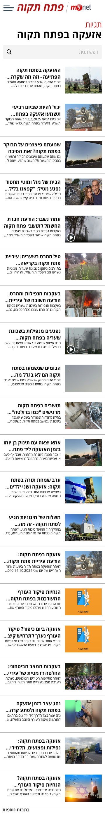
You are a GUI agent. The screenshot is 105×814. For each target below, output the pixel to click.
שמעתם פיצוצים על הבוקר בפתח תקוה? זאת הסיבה (32, 148)
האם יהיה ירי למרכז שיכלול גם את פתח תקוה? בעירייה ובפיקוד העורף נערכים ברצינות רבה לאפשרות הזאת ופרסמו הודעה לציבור (33, 792)
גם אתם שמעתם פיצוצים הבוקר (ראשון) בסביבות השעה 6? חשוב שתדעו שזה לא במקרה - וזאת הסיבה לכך (32, 158)
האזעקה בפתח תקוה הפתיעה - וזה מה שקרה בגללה (35, 73)
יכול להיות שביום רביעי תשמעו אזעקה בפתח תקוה (36, 110)
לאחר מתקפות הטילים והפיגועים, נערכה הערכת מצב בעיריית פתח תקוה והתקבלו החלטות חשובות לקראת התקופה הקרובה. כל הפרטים (32, 680)
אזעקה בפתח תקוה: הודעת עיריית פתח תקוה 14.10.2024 (34, 557)
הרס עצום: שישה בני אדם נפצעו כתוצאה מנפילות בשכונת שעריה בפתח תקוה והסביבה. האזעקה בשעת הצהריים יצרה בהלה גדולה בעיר (32, 345)
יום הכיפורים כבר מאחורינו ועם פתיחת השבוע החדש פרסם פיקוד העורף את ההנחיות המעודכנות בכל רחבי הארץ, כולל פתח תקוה (32, 606)
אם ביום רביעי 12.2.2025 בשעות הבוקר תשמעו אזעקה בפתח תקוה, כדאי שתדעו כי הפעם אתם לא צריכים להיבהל (32, 121)
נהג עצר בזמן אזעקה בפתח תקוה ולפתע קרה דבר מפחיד (35, 706)
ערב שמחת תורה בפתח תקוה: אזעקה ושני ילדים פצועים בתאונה (35, 483)
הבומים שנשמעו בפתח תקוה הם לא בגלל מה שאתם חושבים (36, 371)
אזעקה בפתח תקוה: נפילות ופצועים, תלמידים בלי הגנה (33, 744)
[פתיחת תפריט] (8, 7)
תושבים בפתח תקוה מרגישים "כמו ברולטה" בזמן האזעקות (36, 408)
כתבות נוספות (15, 809)
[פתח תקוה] (52, 12)
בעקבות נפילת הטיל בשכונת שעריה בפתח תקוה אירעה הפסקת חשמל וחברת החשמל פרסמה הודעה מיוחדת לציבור (32, 233)
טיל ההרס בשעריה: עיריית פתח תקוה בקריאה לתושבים (32, 259)
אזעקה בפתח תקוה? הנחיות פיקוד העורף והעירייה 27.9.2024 (38, 781)
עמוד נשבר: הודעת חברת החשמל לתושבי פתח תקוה (32, 222)
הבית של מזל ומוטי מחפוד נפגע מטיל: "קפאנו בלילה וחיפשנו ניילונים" (33, 185)
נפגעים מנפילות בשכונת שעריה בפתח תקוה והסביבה (34, 334)
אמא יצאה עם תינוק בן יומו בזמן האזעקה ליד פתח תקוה (32, 446)
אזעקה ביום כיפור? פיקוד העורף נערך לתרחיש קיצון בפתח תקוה (32, 632)
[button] (52, 30)
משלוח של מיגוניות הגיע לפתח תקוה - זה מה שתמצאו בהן (34, 520)
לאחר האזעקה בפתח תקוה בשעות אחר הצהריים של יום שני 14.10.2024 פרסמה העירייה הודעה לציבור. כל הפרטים (32, 568)
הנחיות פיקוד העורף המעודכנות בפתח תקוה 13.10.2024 (35, 595)
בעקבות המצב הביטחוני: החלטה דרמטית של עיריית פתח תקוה (32, 669)
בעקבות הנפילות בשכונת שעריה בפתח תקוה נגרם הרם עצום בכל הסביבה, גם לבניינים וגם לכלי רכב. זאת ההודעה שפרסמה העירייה (33, 307)
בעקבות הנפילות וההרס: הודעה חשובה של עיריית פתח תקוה (34, 297)
